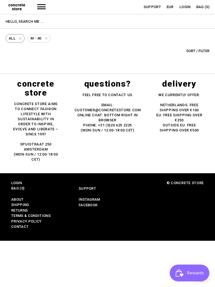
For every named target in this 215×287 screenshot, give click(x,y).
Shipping (20, 205)
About (17, 199)
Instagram (89, 199)
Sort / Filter (197, 51)
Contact (20, 226)
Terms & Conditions (31, 216)
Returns (19, 210)
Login (185, 7)
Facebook (88, 205)
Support (152, 7)
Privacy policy (26, 221)
